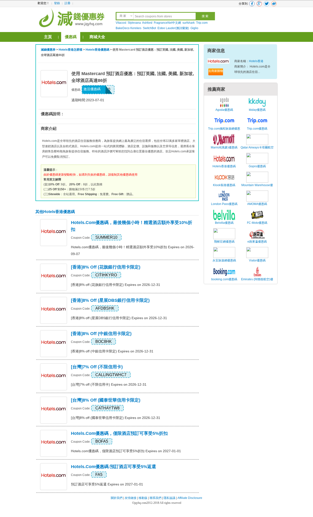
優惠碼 (71, 37)
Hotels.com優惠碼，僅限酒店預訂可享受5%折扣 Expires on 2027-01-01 (126, 451)
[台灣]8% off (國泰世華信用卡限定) (105, 400)
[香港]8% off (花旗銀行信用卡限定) (105, 267)
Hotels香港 (256, 61)
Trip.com (202, 22)
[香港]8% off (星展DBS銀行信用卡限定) (110, 300)
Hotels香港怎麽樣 (70, 49)
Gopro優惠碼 (257, 166)
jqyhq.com (140, 503)
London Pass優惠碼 (224, 204)
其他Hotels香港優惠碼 (55, 212)
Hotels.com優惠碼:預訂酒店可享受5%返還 (113, 466)
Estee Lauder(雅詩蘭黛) (173, 28)
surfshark (188, 22)
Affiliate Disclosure (190, 498)
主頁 (48, 37)
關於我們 (117, 498)
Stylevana (134, 22)
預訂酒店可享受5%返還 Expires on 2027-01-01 (107, 484)
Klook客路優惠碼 (224, 185)
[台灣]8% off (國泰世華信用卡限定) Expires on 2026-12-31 (115, 418)
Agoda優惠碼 (224, 110)
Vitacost (121, 22)
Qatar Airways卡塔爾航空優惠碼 (257, 150)
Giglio (194, 28)
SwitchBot (149, 28)
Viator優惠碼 (257, 260)
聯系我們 (155, 498)
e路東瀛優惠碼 (257, 241)
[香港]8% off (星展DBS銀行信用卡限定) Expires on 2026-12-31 (119, 318)
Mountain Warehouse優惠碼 (257, 187)
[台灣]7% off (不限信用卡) (97, 366)
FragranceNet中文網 (167, 22)
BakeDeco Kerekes (128, 28)
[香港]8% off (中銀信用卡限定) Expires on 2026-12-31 (112, 351)
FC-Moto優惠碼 (257, 223)
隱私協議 (170, 498)
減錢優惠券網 (72, 17)
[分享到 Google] (259, 3)
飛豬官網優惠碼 (224, 241)
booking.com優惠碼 (224, 279)
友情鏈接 (130, 498)
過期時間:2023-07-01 (87, 100)
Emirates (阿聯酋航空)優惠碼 (257, 282)
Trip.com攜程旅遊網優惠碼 (224, 131)
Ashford (147, 22)
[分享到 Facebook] (252, 3)
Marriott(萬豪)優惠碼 (224, 147)
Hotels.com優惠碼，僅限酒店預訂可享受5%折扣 (119, 433)
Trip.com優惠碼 (257, 128)
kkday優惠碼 (257, 110)
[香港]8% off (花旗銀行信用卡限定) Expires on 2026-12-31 (115, 285)
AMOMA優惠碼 (257, 204)
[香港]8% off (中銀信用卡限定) (101, 333)
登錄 (57, 3)
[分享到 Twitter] (266, 3)
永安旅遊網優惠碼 (224, 260)
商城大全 (97, 37)
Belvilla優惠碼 (224, 223)
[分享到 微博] (274, 3)
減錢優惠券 (48, 49)
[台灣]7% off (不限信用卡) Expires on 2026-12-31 (108, 384)
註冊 (67, 3)
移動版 (143, 498)
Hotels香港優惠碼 (97, 49)
